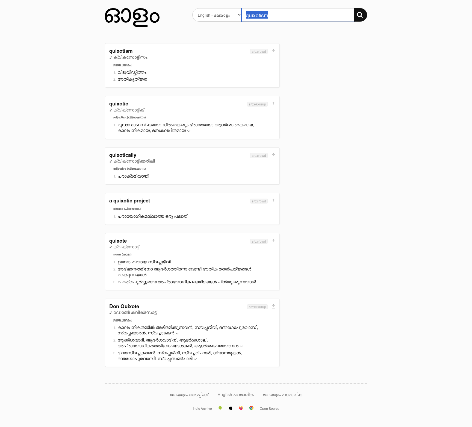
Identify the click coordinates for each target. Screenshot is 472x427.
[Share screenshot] (272, 51)
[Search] (360, 15)
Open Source (269, 408)
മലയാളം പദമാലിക (282, 394)
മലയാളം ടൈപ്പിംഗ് (189, 394)
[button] (188, 131)
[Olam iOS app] (231, 408)
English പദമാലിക (236, 394)
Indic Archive (202, 408)
